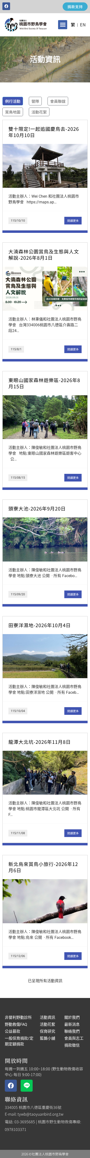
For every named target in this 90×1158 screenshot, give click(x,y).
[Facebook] (6, 6)
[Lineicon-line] (27, 1086)
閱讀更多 (73, 220)
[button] (62, 24)
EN (83, 24)
